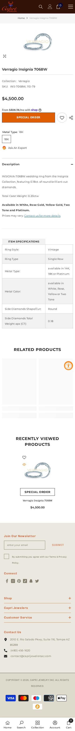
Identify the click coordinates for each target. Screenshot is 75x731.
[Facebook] (7, 581)
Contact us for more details (42, 215)
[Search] (40, 6)
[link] (19, 408)
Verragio (24, 81)
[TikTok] (25, 581)
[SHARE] (70, 118)
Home (21, 18)
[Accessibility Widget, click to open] (68, 365)
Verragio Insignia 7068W (37, 500)
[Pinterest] (19, 581)
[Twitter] (37, 581)
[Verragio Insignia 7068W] (37, 470)
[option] (37, 42)
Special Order (28, 117)
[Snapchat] (31, 581)
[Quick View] (24, 464)
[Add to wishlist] (62, 118)
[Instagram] (13, 581)
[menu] (70, 6)
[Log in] (50, 6)
